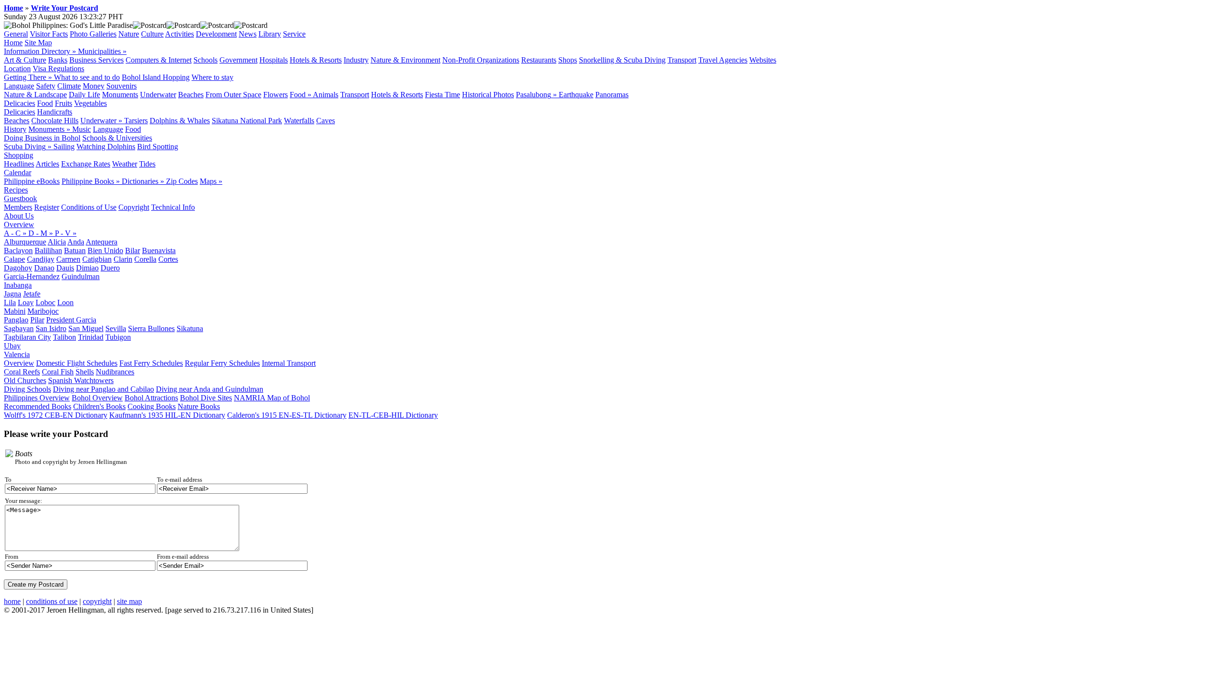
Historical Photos (488, 94)
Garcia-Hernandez (32, 276)
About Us (19, 216)
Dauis (65, 268)
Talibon (64, 337)
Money (93, 86)
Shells (85, 372)
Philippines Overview (37, 398)
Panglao (16, 320)
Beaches (191, 94)
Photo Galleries (93, 34)
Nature (128, 34)
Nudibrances (115, 372)
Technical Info (173, 207)
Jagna (12, 294)
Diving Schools (27, 389)
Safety (45, 86)
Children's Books (99, 406)
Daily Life (84, 94)
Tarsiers (136, 120)
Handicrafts (54, 112)
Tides (147, 164)
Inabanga (18, 285)
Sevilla (115, 328)
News (248, 34)
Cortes (168, 259)
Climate (69, 86)
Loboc (45, 302)
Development (216, 34)
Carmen (68, 259)
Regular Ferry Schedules (222, 363)
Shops (567, 60)
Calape (14, 259)
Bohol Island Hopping (156, 77)
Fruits (63, 103)
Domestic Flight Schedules (76, 363)
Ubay (12, 346)
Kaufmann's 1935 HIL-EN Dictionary (167, 415)
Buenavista (159, 250)
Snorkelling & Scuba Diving (622, 60)
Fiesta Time (442, 94)
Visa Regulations (58, 68)
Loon (65, 302)
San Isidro (51, 328)
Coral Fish (58, 372)
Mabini (15, 311)
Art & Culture (25, 60)
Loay (26, 302)
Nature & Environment (405, 60)
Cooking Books (152, 406)
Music (81, 129)
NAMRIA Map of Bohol (272, 398)
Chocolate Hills (54, 120)
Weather (124, 164)
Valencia (17, 354)
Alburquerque (25, 242)
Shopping (18, 155)
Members (18, 207)
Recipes (16, 190)
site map (129, 601)
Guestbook (20, 198)
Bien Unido (105, 250)
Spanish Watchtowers (81, 380)
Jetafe (31, 294)
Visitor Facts (49, 34)
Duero (110, 268)
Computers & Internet (159, 60)
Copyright (133, 207)
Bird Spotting (157, 146)
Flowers (275, 94)
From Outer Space (233, 94)
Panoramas (612, 94)
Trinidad (90, 337)
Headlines (19, 164)
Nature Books (199, 406)
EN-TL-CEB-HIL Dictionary (393, 415)
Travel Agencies (722, 60)
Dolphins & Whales (180, 120)
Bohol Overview (97, 398)
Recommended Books (37, 406)
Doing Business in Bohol (42, 138)
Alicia (57, 242)
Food (45, 103)
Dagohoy (18, 268)
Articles (47, 164)
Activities (179, 34)
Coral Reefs (22, 372)
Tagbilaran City (27, 337)
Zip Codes (182, 181)
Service (294, 34)
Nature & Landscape (35, 94)
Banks (57, 60)
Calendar (17, 172)
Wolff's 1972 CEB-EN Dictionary (55, 415)
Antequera (101, 242)
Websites (762, 60)
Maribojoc (43, 311)
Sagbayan (19, 328)
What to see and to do (87, 77)
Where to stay (212, 77)
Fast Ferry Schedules (151, 363)
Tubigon (118, 337)
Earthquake (576, 94)
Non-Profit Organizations (480, 60)
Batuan (75, 250)
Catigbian (97, 259)
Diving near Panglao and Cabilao (103, 389)
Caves (325, 120)
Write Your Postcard (64, 8)
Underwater (158, 94)
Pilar (37, 320)
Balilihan (48, 250)
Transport (681, 60)
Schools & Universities (117, 138)
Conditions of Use (88, 207)
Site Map (38, 42)
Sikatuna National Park (247, 120)
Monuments (120, 94)
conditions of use (51, 601)
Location (17, 68)
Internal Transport (289, 363)
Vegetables (90, 103)
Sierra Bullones (151, 328)
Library (269, 34)
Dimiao (87, 268)
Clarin (123, 259)
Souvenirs (121, 86)
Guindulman (81, 276)
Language (19, 86)
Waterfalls (299, 120)
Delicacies (19, 103)
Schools (205, 60)
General (16, 34)
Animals (325, 94)
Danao (44, 268)
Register (46, 207)
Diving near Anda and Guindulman (209, 389)
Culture (152, 34)
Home (13, 8)
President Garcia (71, 320)
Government (238, 60)
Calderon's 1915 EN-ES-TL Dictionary (286, 415)
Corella (145, 259)
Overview (19, 224)
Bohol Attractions (151, 398)
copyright (97, 601)
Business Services (96, 60)
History (15, 129)
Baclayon (18, 250)
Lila (10, 302)
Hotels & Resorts (316, 60)
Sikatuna (190, 328)
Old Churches (25, 380)
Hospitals (273, 60)
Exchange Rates (85, 164)
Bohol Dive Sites (206, 398)
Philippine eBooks (32, 181)
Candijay (40, 259)
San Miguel (85, 328)
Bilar (132, 250)
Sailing (64, 146)
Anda (75, 242)
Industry (356, 60)
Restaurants (538, 60)
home (12, 601)
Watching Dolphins (106, 146)
